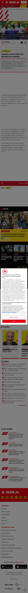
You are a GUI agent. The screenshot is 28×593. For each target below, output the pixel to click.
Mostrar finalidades (14, 317)
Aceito (14, 321)
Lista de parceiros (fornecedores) (9, 312)
